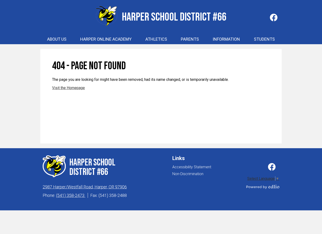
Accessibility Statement (191, 167)
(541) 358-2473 (70, 195)
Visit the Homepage (68, 88)
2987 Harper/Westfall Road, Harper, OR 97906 (85, 186)
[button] (56, 39)
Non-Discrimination (187, 174)
